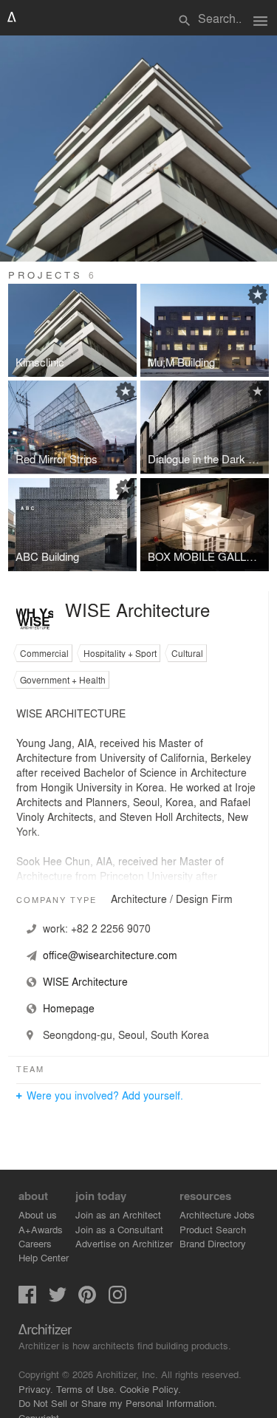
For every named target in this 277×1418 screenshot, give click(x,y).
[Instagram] (117, 1299)
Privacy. (35, 1389)
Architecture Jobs (217, 1214)
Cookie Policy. (150, 1389)
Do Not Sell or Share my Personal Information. (117, 1403)
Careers (35, 1243)
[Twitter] (57, 1299)
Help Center (43, 1257)
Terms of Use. (86, 1389)
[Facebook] (27, 1299)
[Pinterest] (87, 1299)
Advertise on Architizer (124, 1243)
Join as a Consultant (119, 1229)
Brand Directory (212, 1243)
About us (37, 1214)
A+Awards (40, 1229)
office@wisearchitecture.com (110, 954)
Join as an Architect (118, 1214)
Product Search (212, 1229)
